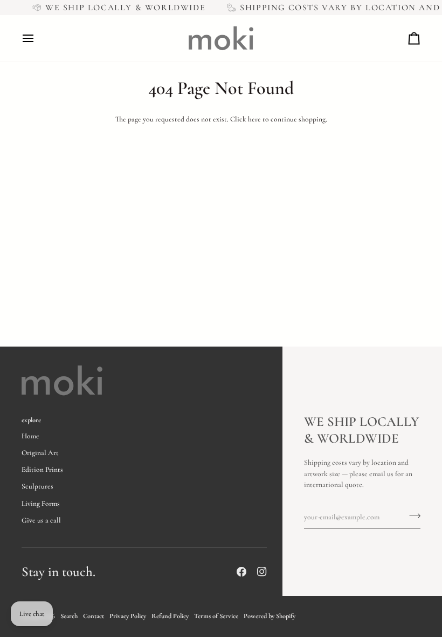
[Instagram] (262, 572)
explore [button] (31, 420)
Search (69, 616)
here (254, 119)
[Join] (411, 516)
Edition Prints (42, 469)
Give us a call (41, 520)
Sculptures (37, 486)
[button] (208, 418)
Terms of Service (216, 616)
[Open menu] (38, 38)
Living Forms (41, 503)
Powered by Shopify (269, 616)
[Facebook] (241, 572)
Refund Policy (170, 616)
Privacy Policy (127, 616)
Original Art (40, 453)
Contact (93, 616)
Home (30, 436)
